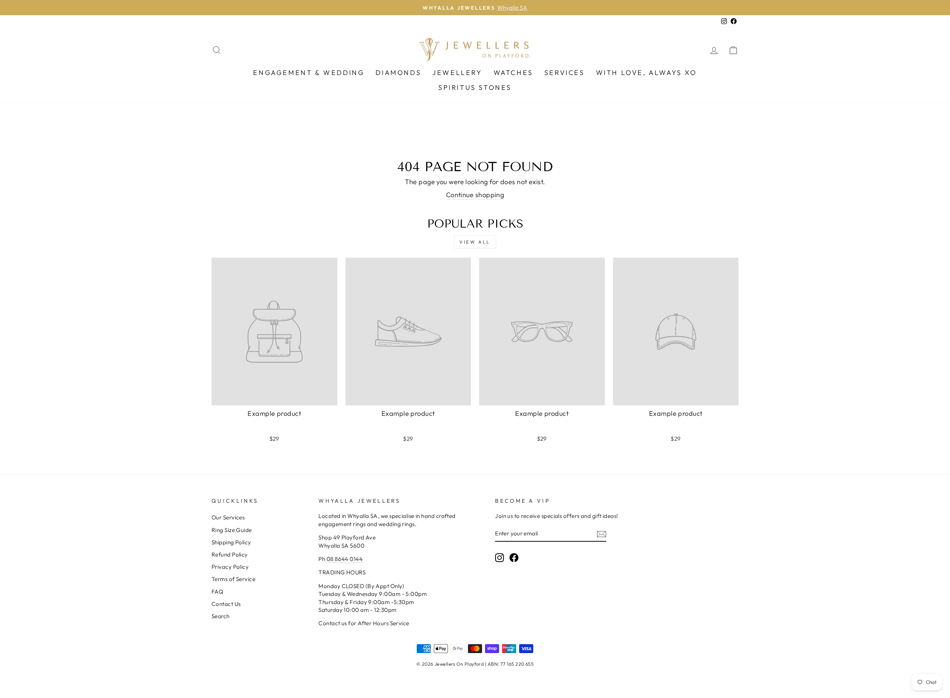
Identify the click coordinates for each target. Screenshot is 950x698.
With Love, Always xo (646, 72)
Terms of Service (233, 579)
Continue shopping (475, 194)
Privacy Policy (230, 566)
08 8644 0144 (345, 558)
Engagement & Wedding (308, 72)
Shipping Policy (231, 542)
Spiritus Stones (475, 87)
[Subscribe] (601, 534)
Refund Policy (230, 554)
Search (221, 616)
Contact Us (226, 603)
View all (475, 242)
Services (564, 72)
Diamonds (398, 72)
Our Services (228, 517)
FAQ (217, 591)
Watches (513, 72)
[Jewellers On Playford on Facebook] (514, 557)
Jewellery (457, 72)
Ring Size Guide (232, 530)
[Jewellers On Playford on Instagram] (499, 557)
